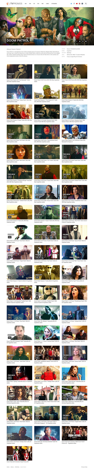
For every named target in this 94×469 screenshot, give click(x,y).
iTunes (68, 56)
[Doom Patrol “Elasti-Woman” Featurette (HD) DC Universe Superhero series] (74, 373)
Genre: (63, 50)
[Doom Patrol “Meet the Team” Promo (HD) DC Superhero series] (74, 272)
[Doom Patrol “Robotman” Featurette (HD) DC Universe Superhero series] (74, 393)
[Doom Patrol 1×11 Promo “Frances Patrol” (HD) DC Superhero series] (47, 333)
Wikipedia (82, 54)
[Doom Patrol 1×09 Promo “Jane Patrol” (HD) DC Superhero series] (19, 353)
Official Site (69, 54)
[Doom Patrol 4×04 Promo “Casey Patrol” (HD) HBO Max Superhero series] (19, 91)
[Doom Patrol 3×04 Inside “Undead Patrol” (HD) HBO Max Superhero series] (74, 172)
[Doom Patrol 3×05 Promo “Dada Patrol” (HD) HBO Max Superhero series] (47, 172)
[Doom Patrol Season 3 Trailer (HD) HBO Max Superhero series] (19, 212)
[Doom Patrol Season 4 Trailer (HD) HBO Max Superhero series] (74, 91)
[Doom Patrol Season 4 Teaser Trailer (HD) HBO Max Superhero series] (19, 112)
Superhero (69, 50)
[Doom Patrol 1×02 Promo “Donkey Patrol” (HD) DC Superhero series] (19, 433)
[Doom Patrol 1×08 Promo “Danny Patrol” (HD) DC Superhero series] (74, 353)
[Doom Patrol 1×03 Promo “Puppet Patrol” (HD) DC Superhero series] (74, 413)
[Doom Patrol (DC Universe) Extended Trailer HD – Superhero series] (47, 433)
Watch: (63, 56)
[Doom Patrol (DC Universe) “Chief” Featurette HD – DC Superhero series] (19, 333)
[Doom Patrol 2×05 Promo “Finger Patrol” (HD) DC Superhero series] (19, 252)
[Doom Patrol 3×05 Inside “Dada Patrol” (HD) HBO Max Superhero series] (74, 152)
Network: (64, 52)
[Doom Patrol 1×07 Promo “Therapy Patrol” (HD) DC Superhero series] (47, 373)
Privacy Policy (84, 467)
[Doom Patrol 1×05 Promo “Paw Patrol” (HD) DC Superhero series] (19, 413)
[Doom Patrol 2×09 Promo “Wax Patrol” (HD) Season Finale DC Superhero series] (74, 212)
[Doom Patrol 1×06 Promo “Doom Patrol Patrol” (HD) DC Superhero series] (47, 393)
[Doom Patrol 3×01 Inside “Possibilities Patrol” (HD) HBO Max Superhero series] (74, 192)
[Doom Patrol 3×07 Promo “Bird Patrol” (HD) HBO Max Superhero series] (19, 152)
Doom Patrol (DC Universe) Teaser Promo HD (18, 461)
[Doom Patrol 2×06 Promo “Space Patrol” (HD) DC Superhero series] (74, 232)
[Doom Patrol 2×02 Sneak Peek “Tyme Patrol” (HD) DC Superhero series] (74, 252)
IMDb (74, 54)
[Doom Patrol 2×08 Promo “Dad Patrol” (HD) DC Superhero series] (19, 232)
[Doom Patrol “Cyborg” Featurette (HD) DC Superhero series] (19, 373)
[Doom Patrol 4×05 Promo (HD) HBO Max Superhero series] (74, 71)
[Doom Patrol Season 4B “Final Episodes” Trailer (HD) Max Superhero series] (19, 71)
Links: (63, 54)
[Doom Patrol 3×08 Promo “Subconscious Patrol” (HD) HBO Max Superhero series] (47, 132)
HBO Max (69, 52)
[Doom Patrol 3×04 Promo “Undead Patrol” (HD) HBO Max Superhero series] (19, 192)
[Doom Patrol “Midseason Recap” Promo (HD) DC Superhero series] (47, 353)
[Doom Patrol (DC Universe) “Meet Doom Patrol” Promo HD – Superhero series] (74, 433)
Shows (12, 467)
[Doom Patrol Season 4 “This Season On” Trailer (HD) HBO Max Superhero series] (47, 91)
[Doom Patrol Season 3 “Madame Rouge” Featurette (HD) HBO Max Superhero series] (19, 172)
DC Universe (79, 56)
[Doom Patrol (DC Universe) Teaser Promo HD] (19, 453)
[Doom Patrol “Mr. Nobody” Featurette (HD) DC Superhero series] (47, 312)
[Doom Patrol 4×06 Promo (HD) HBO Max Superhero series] (47, 71)
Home (8, 467)
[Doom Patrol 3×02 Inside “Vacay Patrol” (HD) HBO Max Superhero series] (47, 192)
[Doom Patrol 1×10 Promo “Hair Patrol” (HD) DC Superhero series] (74, 333)
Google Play (73, 56)
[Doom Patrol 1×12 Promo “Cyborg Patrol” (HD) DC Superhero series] (74, 312)
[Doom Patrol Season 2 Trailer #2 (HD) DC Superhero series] (19, 272)
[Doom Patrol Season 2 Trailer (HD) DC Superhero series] (47, 272)
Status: (63, 48)
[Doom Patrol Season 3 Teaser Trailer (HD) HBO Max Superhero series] (47, 212)
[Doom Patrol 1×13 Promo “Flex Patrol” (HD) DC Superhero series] (19, 312)
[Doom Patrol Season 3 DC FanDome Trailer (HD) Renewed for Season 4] (74, 132)
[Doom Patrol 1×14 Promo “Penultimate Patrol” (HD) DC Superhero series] (74, 292)
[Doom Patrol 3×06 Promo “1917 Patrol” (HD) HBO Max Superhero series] (47, 152)
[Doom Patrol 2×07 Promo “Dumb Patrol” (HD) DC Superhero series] (47, 232)
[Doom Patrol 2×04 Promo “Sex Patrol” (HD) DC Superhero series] (47, 252)
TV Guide (78, 54)
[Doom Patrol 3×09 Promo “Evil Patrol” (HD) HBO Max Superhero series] (19, 132)
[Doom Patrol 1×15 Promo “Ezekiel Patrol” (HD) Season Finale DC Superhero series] (47, 292)
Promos (16, 3)
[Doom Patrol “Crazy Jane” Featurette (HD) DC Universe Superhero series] (19, 393)
